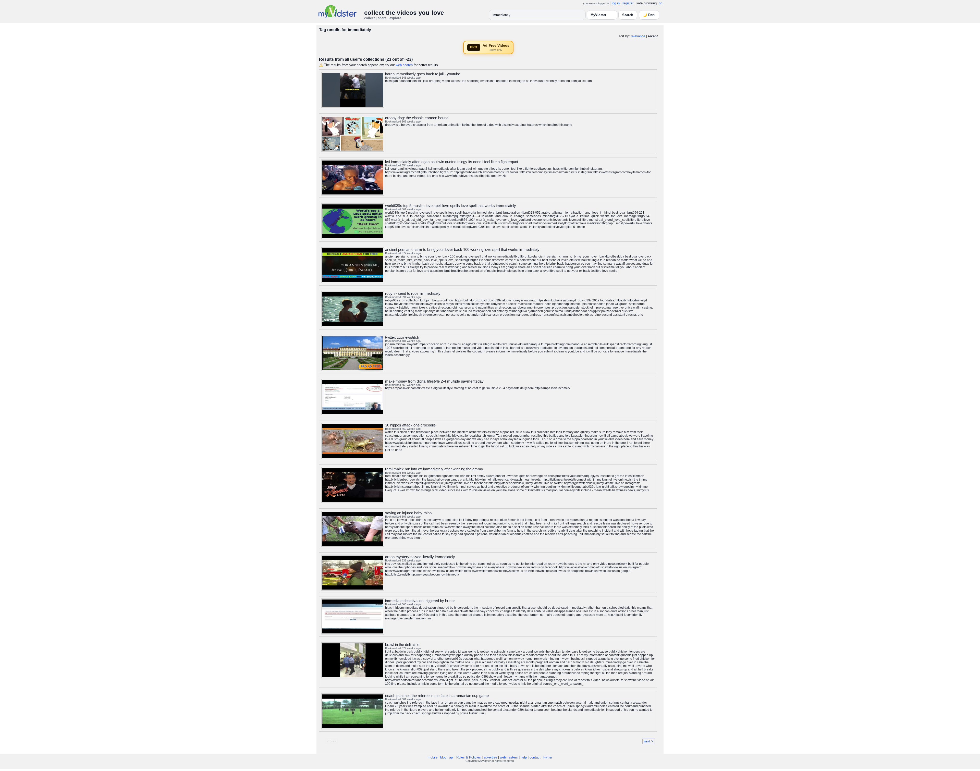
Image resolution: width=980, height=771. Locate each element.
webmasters (509, 757)
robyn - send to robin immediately (412, 293)
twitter (547, 757)
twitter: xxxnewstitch (402, 337)
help (524, 757)
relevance (638, 36)
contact (535, 757)
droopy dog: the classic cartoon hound (416, 118)
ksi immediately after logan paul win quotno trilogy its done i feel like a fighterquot (451, 162)
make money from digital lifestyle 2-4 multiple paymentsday (434, 381)
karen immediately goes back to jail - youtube (422, 74)
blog (443, 757)
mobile (432, 757)
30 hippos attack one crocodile (410, 425)
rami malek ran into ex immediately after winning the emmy (434, 469)
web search (404, 65)
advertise (490, 757)
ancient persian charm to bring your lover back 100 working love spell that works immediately (462, 249)
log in (616, 3)
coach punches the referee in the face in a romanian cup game (437, 695)
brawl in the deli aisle (402, 644)
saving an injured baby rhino (408, 513)
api (451, 757)
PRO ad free (370, 366)
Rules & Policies (468, 757)
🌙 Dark (649, 15)
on (660, 3)
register (627, 3)
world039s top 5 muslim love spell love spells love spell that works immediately (450, 205)
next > (648, 741)
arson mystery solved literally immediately (420, 557)
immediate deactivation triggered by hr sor (420, 600)
